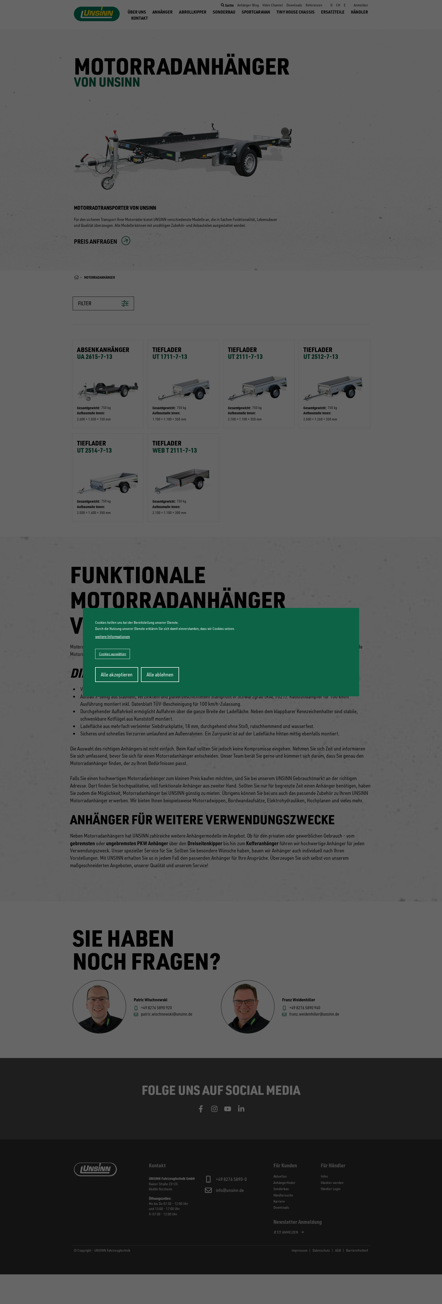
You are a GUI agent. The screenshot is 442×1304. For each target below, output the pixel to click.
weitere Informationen (112, 636)
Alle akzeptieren (116, 674)
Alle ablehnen (160, 674)
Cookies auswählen (112, 654)
